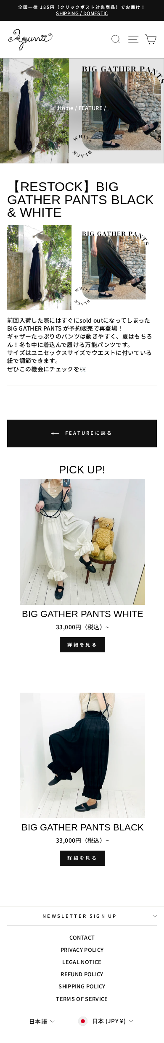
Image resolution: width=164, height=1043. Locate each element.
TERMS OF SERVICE (82, 999)
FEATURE (91, 108)
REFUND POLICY (82, 974)
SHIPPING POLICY (81, 986)
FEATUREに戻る (88, 432)
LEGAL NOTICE (81, 962)
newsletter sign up (79, 915)
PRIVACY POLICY (82, 950)
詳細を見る (82, 644)
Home (65, 108)
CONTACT (82, 937)
